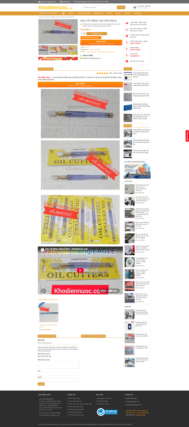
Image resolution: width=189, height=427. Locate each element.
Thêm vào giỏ (96, 33)
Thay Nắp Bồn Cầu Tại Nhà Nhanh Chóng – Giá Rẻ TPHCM (141, 260)
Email (40, 377)
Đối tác (118, 13)
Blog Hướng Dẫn (84, 13)
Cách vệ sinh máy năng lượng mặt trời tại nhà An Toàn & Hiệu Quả (142, 296)
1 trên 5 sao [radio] (39, 356)
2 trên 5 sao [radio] (41, 356)
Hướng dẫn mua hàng (90, 38)
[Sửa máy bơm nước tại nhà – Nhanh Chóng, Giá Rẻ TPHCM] (130, 274)
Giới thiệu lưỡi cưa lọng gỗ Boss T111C (142, 347)
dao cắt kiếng (89, 52)
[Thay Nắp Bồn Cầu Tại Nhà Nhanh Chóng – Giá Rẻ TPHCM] (130, 262)
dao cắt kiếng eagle (100, 52)
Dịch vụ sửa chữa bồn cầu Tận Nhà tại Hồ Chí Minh (142, 224)
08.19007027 (46, 413)
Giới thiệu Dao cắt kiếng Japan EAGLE (142, 335)
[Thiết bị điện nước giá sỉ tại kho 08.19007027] (55, 7)
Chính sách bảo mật (75, 401)
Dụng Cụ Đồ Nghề (50, 17)
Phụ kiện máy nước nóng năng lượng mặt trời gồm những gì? (142, 198)
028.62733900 (55, 413)
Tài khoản (137, 13)
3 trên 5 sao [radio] (44, 356)
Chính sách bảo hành (75, 412)
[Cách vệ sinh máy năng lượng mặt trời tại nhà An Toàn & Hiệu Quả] (130, 298)
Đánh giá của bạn (44, 353)
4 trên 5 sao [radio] (47, 356)
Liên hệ (127, 13)
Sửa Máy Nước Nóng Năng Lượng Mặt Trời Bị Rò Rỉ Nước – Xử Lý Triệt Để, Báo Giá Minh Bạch (142, 212)
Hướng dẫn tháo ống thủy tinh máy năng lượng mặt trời (142, 359)
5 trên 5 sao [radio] (50, 356)
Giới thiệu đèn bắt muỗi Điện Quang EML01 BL (141, 324)
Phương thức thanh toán (76, 409)
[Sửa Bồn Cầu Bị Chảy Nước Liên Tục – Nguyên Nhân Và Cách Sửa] (130, 189)
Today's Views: (131, 401)
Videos (109, 13)
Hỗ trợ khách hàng (103, 404)
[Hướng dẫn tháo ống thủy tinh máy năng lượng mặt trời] (130, 362)
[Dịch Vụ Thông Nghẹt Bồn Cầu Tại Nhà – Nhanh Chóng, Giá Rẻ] (130, 250)
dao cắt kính (111, 52)
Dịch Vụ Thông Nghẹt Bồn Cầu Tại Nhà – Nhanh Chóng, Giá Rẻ (142, 248)
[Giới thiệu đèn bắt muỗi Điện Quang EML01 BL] (130, 326)
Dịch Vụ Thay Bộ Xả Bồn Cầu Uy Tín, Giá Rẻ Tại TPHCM (142, 236)
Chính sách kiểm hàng (76, 406)
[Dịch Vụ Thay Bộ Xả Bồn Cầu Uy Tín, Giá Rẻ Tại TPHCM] (130, 238)
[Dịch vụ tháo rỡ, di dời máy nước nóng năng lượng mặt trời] (130, 286)
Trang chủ (41, 17)
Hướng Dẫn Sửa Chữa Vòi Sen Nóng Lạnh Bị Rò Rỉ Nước (142, 312)
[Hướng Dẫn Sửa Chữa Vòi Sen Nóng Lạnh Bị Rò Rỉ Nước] (130, 314)
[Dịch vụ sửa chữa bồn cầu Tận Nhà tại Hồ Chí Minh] (130, 226)
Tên (39, 371)
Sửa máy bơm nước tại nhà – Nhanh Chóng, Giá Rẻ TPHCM (142, 272)
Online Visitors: (131, 398)
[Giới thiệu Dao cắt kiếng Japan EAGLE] (130, 338)
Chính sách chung (74, 398)
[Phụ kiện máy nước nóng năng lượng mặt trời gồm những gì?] (130, 201)
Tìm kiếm (121, 7)
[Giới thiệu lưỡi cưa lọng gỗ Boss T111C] (130, 350)
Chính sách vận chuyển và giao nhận (80, 404)
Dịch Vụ (71, 13)
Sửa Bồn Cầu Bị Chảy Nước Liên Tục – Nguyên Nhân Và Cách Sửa (142, 187)
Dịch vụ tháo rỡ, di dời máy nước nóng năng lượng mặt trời (142, 283)
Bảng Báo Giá (98, 13)
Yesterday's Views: (132, 405)
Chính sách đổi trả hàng (76, 415)
